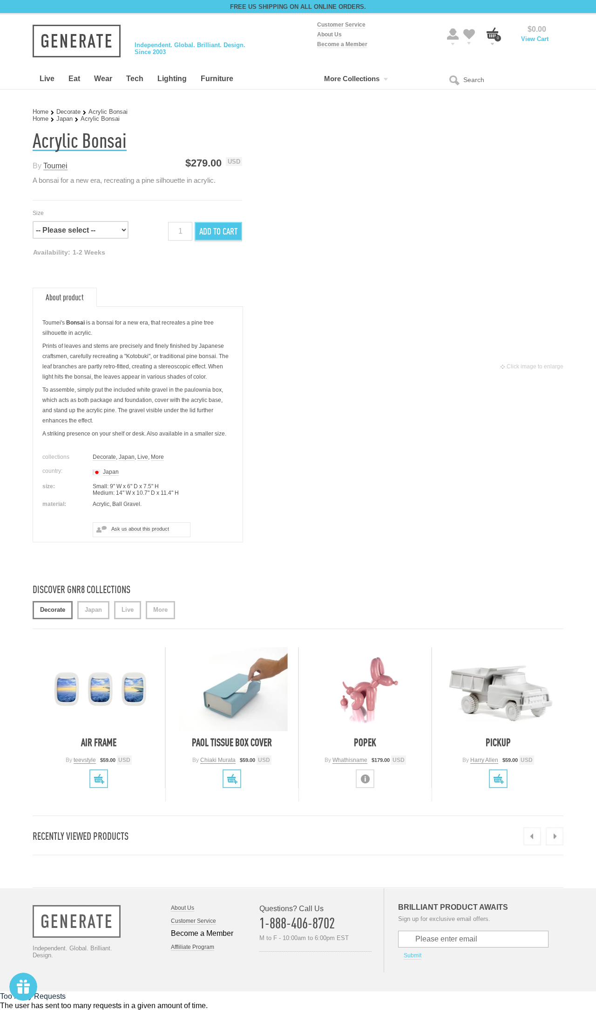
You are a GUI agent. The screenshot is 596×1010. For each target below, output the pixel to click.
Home (40, 111)
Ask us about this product (140, 529)
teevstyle (85, 760)
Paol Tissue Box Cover (232, 742)
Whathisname (349, 760)
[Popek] (366, 689)
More (157, 457)
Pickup (498, 742)
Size (38, 213)
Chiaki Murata (218, 760)
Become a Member (342, 44)
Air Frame (98, 742)
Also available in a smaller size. (186, 433)
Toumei (55, 166)
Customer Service (341, 24)
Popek (365, 742)
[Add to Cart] (98, 778)
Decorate (68, 111)
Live (142, 457)
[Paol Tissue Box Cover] (233, 689)
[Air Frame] (100, 689)
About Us (329, 34)
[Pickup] (499, 689)
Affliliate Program (192, 947)
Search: (456, 80)
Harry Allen (484, 760)
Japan (64, 118)
